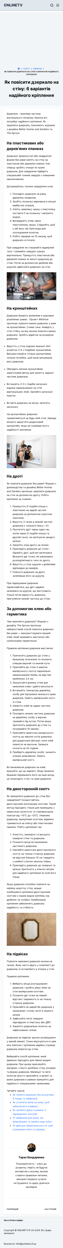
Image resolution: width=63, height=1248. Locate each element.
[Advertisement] (31, 35)
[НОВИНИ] (19, 69)
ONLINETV (13, 5)
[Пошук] (51, 5)
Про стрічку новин (13, 1220)
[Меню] (57, 5)
